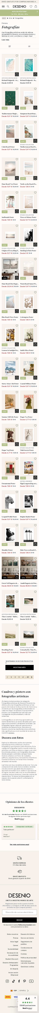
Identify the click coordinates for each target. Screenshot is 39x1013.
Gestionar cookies (27, 967)
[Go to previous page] (7, 677)
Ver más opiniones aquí (19, 844)
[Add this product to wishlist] (17, 55)
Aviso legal (14, 942)
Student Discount (12, 959)
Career (15, 945)
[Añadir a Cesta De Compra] (17, 74)
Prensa (15, 938)
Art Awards (14, 969)
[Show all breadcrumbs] (4, 18)
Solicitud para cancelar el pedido (27, 962)
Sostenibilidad (13, 949)
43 (28, 677)
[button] (27, 1003)
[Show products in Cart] (35, 6)
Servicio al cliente (27, 938)
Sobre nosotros (12, 934)
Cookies (24, 954)
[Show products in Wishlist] (31, 6)
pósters (11, 733)
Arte (10, 18)
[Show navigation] (3, 6)
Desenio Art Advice (28, 934)
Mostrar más (19, 667)
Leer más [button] (5, 40)
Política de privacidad (25, 925)
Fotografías (19, 18)
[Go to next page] (32, 677)
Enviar (19, 920)
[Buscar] (8, 6)
